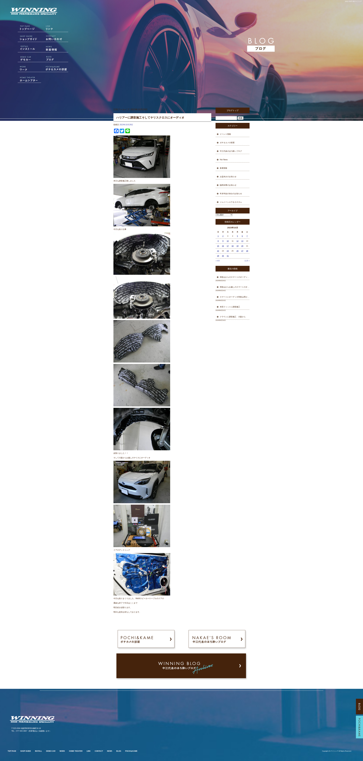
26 (238, 251)
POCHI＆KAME (131, 751)
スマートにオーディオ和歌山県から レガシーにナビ (235, 297)
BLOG (118, 751)
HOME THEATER (76, 751)
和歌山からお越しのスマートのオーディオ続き (235, 287)
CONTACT (99, 751)
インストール (25, 49)
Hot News (224, 160)
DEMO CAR (50, 751)
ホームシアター (25, 79)
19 (238, 246)
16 (223, 246)
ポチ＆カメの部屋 (56, 69)
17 (228, 246)
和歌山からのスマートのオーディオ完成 (235, 277)
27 (242, 251)
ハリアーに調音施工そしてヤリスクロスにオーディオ (150, 117)
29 (218, 256)
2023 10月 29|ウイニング (353, 1)
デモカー (25, 59)
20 (242, 246)
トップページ (25, 29)
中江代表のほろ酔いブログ (231, 151)
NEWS (109, 751)
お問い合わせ (56, 39)
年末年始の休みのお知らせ (231, 194)
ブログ (56, 59)
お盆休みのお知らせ (228, 177)
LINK (89, 751)
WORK (62, 751)
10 (228, 241)
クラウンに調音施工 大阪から (233, 317)
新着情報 (56, 49)
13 (242, 241)
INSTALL (38, 751)
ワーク (25, 69)
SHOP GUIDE (25, 751)
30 (223, 256)
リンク (56, 29)
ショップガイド (25, 39)
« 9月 (218, 261)
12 (238, 241)
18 (233, 246)
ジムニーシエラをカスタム (231, 202)
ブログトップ (233, 110)
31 (228, 256)
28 (247, 251)
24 (228, 251)
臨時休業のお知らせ (228, 185)
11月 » (247, 261)
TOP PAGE (12, 751)
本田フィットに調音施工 (230, 307)
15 (218, 246)
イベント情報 (225, 134)
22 (218, 251)
